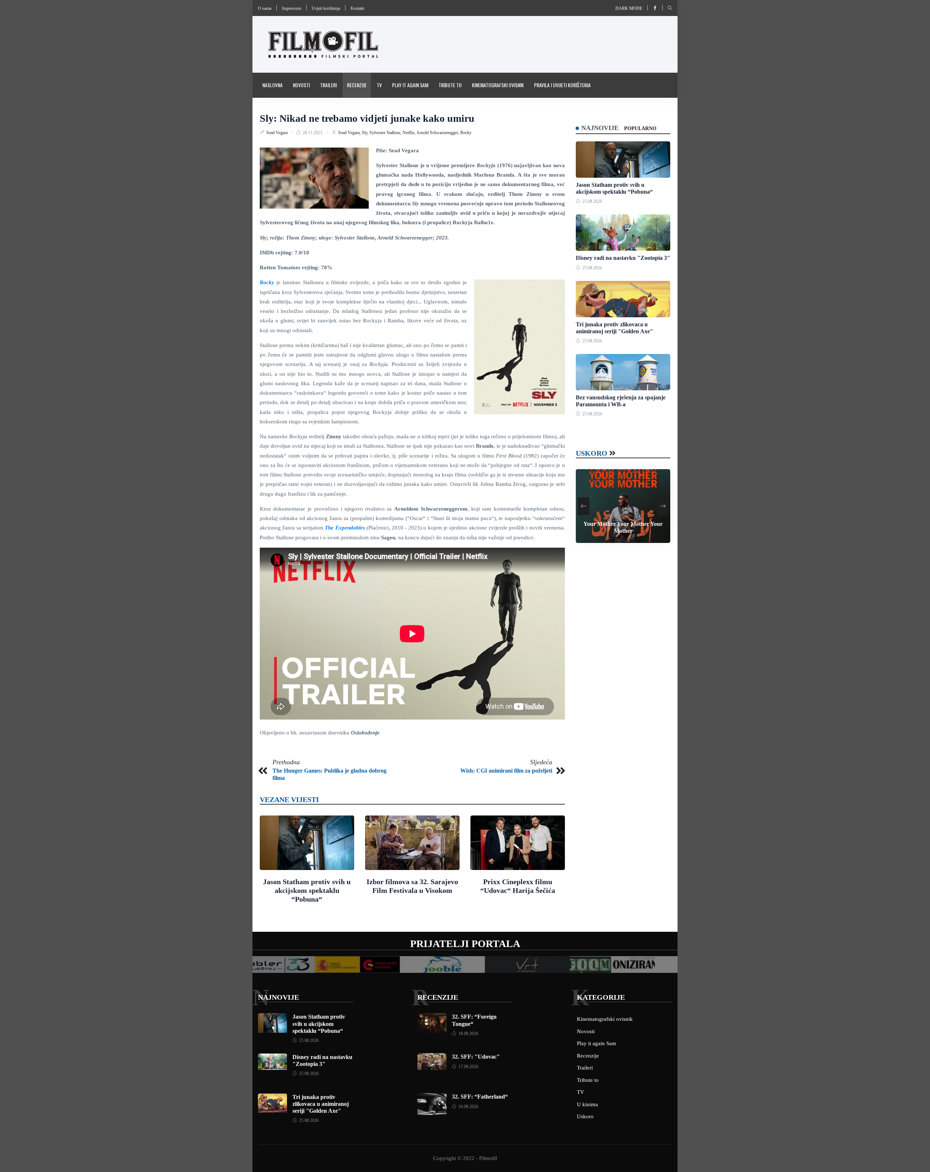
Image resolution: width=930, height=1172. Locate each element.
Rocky (466, 132)
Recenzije (357, 85)
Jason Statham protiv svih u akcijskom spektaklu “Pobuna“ (307, 890)
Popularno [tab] (640, 128)
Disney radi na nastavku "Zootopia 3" (623, 258)
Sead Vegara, (350, 132)
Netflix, (409, 132)
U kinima (587, 1104)
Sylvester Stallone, (386, 132)
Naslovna (272, 85)
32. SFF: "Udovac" (476, 1057)
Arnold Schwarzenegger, (438, 132)
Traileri (328, 85)
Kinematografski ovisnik (498, 85)
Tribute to (450, 85)
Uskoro (591, 453)
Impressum (291, 8)
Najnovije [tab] (600, 128)
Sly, (365, 132)
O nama (264, 8)
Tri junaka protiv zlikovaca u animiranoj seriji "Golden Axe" (320, 1104)
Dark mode (628, 8)
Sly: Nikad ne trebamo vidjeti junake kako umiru (367, 118)
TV (379, 85)
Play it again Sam (410, 85)
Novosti (301, 85)
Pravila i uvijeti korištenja (562, 85)
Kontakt (357, 8)
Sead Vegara (277, 132)
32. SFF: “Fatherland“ (480, 1097)
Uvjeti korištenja (326, 8)
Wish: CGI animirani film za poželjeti (506, 771)
